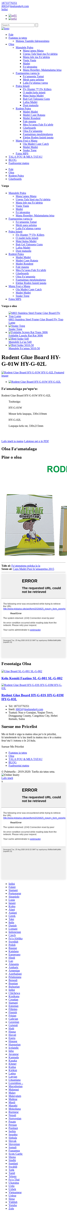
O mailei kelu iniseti (34, 92)
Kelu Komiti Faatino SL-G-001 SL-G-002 (32, 678)
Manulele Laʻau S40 (20, 341)
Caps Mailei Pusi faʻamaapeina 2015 (33, 568)
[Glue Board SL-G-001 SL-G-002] (21, 671)
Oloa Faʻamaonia (32, 131)
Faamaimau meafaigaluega (38, 134)
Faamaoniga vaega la (27, 73)
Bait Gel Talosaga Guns (36, 98)
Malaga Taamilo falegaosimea (32, 41)
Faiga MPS (22, 153)
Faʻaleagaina (30, 66)
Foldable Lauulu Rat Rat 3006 (26, 335)
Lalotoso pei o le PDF (36, 441)
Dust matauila (30, 105)
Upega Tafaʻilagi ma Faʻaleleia (40, 53)
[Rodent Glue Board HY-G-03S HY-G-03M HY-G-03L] (33, 688)
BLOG (13, 159)
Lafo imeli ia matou (12, 441)
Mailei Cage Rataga (34, 114)
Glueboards (29, 127)
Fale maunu (29, 121)
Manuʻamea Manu (33, 50)
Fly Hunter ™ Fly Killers (37, 89)
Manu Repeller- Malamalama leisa (42, 69)
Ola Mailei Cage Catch (36, 143)
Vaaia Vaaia (29, 60)
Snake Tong (29, 150)
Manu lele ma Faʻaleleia (36, 57)
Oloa (11, 44)
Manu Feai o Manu (26, 140)
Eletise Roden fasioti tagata (38, 137)
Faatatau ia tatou (18, 37)
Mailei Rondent (31, 118)
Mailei (26, 63)
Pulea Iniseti (22, 86)
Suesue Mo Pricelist (12, 746)
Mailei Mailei (30, 111)
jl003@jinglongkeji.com (29, 709)
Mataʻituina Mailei (33, 95)
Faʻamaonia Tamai (33, 76)
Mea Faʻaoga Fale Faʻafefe (38, 124)
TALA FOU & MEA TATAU (26, 156)
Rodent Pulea (23, 108)
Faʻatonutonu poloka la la (25, 565)
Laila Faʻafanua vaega (35, 82)
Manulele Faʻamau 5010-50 (24, 348)
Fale (11, 34)
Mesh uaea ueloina (33, 79)
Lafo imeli (7, 778)
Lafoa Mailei (30, 102)
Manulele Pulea (24, 47)
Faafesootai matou (19, 163)
